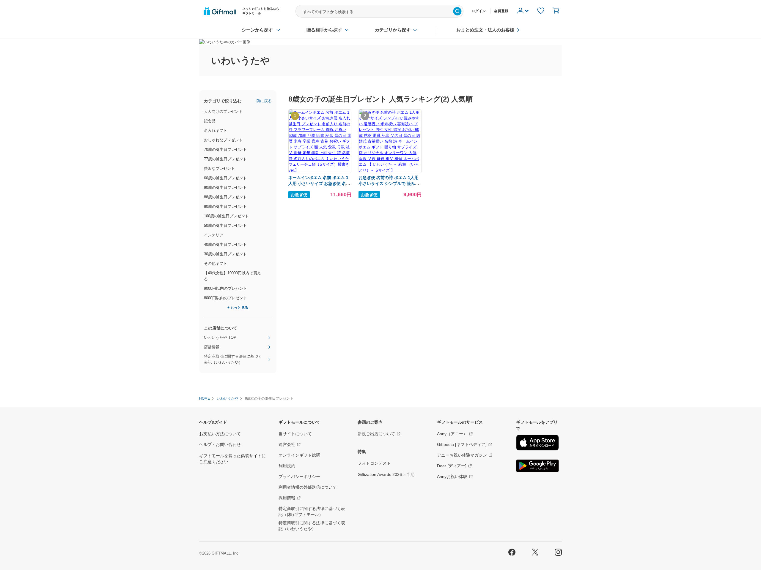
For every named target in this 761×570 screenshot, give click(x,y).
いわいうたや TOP (220, 337)
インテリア (213, 235)
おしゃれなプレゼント (223, 140)
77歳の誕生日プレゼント (225, 159)
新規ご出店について (376, 433)
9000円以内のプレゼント (225, 288)
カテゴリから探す (393, 29)
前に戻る (264, 101)
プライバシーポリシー (299, 476)
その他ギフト (215, 263)
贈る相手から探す (324, 29)
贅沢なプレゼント (219, 168)
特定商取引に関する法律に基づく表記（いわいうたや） (233, 359)
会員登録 (501, 11)
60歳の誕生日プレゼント (225, 178)
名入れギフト (215, 130)
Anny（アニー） (452, 433)
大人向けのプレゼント (223, 111)
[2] (390, 170)
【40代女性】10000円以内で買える (232, 276)
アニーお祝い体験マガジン (462, 455)
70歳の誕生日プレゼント (225, 149)
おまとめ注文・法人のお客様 (485, 29)
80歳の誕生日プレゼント (225, 206)
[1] (319, 170)
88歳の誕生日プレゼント (225, 197)
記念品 (210, 121)
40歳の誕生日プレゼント (225, 244)
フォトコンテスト (374, 463)
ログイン (478, 11)
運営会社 (287, 444)
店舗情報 (211, 347)
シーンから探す (257, 29)
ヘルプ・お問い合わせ (220, 444)
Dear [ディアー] (451, 465)
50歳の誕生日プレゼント (225, 225)
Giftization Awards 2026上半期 (386, 474)
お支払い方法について (220, 433)
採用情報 (287, 497)
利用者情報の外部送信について (308, 487)
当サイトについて (295, 433)
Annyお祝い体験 (452, 476)
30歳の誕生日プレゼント (225, 254)
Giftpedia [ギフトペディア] (462, 444)
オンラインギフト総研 (299, 455)
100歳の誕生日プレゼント (226, 216)
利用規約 (287, 465)
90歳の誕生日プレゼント (225, 187)
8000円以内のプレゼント (225, 298)
